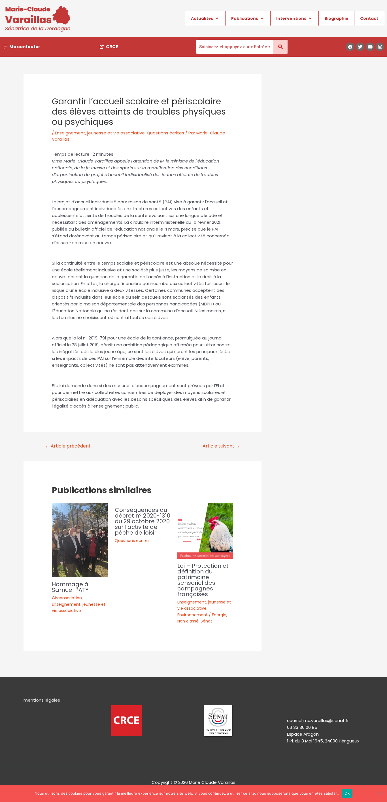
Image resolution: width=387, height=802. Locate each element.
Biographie (336, 18)
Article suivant (221, 446)
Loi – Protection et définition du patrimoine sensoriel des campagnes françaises (203, 580)
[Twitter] (360, 47)
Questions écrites (165, 133)
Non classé (188, 621)
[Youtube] (370, 47)
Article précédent (68, 446)
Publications (244, 18)
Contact (369, 18)
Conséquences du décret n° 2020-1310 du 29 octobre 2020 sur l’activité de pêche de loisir (142, 521)
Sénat (206, 621)
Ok (347, 793)
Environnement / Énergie (201, 615)
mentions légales (42, 700)
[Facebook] (350, 47)
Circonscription (67, 598)
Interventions (291, 18)
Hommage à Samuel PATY (70, 587)
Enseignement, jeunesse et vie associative (100, 133)
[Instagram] (380, 47)
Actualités (202, 18)
